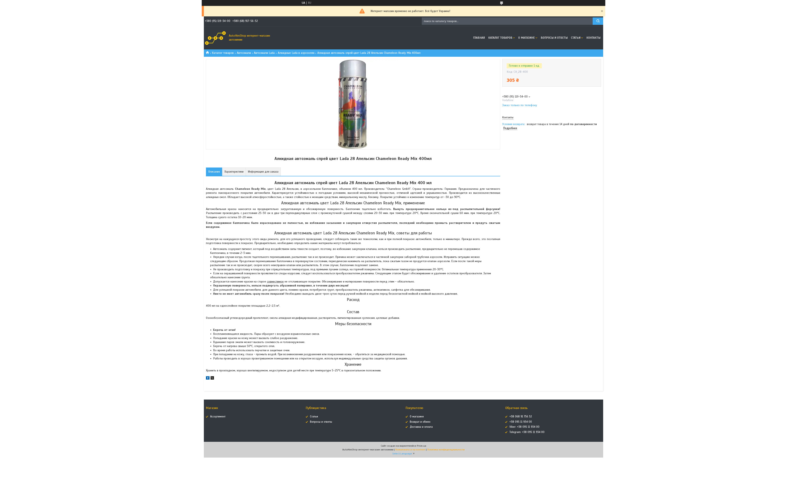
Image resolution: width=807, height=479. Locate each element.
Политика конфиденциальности (446, 449)
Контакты (593, 38)
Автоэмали (244, 53)
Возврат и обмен (420, 422)
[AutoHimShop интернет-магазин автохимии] (215, 37)
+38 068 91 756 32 (520, 416)
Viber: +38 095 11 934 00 (524, 427)
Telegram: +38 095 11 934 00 (527, 432)
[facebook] (208, 378)
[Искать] (598, 21)
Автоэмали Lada (264, 53)
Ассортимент (217, 416)
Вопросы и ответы (554, 38)
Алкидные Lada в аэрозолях (296, 53)
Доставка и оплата (421, 427)
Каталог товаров (500, 38)
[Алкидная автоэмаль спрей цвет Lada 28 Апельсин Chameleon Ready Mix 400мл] (517, 153)
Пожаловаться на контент (410, 449)
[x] (212, 378)
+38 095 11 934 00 (520, 422)
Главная (479, 38)
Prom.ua (421, 445)
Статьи (575, 38)
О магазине (526, 38)
